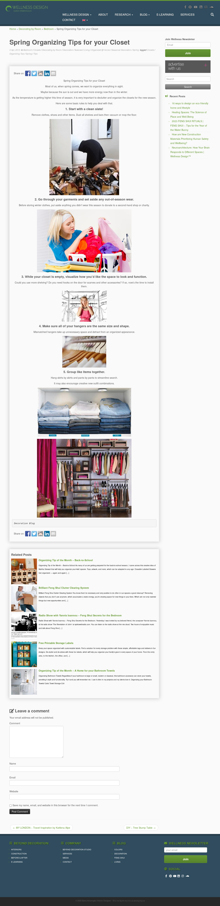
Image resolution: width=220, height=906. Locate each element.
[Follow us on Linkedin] (202, 7)
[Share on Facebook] (28, 73)
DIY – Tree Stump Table (141, 827)
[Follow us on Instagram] (207, 7)
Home (12, 29)
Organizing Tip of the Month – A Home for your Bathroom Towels (77, 670)
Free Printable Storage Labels (56, 643)
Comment (14, 723)
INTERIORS (16, 849)
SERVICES (187, 14)
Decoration (68, 49)
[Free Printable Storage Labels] (24, 654)
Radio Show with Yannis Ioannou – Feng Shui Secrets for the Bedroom (80, 615)
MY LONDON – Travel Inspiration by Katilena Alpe (41, 827)
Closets (37, 49)
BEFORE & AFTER (19, 857)
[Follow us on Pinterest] (191, 7)
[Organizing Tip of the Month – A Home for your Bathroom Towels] (24, 681)
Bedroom (49, 29)
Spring (136, 49)
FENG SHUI (119, 857)
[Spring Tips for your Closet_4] (84, 352)
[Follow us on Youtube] (197, 7)
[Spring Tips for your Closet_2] (84, 240)
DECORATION (120, 853)
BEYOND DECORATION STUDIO (77, 849)
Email (12, 777)
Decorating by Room (30, 29)
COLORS (118, 849)
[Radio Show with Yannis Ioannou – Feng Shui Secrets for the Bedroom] (24, 626)
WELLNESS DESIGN (76, 14)
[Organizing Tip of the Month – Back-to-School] (24, 571)
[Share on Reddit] (40, 73)
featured (79, 49)
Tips (35, 53)
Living (87, 49)
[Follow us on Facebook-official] (186, 7)
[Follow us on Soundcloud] (213, 7)
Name (12, 763)
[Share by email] (53, 73)
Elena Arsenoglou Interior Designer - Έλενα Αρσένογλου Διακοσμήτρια (113, 900)
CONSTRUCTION (19, 853)
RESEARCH (123, 14)
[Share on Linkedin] (47, 73)
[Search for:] (213, 14)
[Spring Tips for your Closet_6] (84, 478)
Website (13, 791)
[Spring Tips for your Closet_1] (84, 157)
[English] (85, 19)
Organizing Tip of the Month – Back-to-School (66, 560)
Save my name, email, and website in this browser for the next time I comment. (55, 805)
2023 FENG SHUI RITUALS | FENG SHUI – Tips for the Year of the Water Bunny (188, 125)
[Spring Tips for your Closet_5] (84, 412)
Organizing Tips (17, 53)
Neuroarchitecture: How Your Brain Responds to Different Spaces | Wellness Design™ (190, 152)
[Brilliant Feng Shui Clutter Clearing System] (24, 598)
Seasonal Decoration (121, 49)
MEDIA (66, 857)
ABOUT (103, 14)
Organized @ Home (100, 49)
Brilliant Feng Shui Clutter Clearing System (64, 587)
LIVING (117, 861)
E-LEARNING (165, 14)
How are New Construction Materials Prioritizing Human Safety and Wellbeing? (189, 139)
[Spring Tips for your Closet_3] (84, 306)
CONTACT (68, 20)
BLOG (144, 14)
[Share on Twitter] (34, 73)
